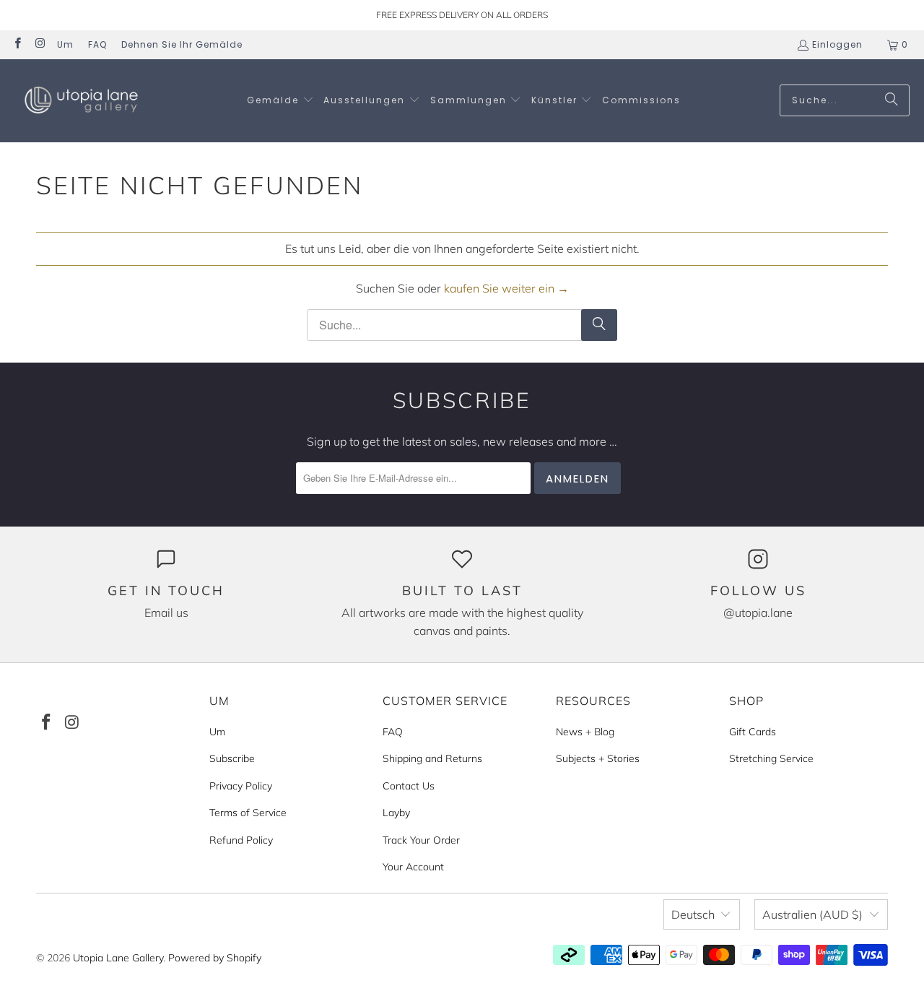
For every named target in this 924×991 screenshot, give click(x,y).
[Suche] (891, 100)
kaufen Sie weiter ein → (506, 288)
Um (65, 44)
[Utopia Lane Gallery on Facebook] (17, 44)
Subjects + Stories (598, 758)
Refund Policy (241, 840)
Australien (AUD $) (812, 914)
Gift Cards (752, 731)
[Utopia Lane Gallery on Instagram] (39, 44)
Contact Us (409, 785)
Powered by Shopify (214, 957)
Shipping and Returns (432, 758)
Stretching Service (771, 758)
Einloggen (837, 44)
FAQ (97, 44)
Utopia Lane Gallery (118, 957)
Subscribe (232, 758)
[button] (280, 100)
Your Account (413, 866)
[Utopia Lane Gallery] (81, 100)
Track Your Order (421, 840)
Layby (396, 812)
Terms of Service (248, 812)
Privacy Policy (240, 785)
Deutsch (693, 914)
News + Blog (585, 731)
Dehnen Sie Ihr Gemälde (182, 44)
